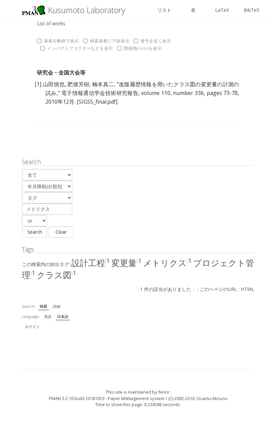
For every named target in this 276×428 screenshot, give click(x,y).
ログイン (32, 326)
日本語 (62, 316)
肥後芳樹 (78, 84)
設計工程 (90, 262)
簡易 (43, 306)
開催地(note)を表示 (143, 48)
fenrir (164, 392)
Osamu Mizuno (212, 398)
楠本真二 (103, 84)
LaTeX (222, 10)
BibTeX (251, 10)
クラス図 (56, 275)
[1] (38, 84)
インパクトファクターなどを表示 (80, 48)
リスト (164, 10)
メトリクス (167, 262)
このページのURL (218, 289)
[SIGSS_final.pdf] (97, 101)
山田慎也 (54, 84)
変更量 (126, 262)
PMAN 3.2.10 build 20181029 (76, 398)
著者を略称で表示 (61, 41)
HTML (247, 289)
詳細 (56, 306)
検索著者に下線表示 (109, 41)
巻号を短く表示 (155, 41)
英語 (47, 316)
